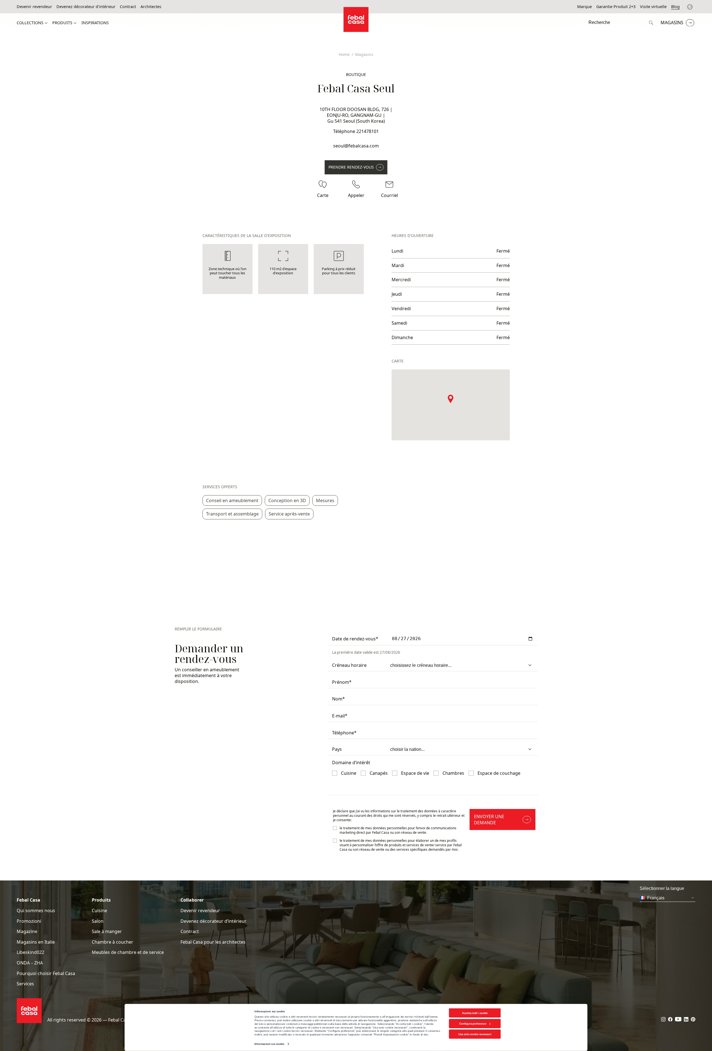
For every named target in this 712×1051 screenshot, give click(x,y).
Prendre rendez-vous (351, 167)
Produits (62, 22)
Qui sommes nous (36, 911)
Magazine (27, 931)
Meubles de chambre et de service (128, 952)
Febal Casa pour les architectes (213, 942)
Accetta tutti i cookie (475, 1012)
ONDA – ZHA (30, 963)
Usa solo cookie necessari (474, 1034)
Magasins (672, 22)
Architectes (150, 6)
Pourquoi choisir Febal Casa (46, 973)
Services (25, 984)
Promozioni (29, 921)
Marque (584, 6)
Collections (30, 22)
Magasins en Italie (36, 942)
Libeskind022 (30, 952)
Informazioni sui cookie (269, 1043)
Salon (97, 921)
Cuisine (99, 911)
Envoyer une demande (489, 819)
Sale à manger (107, 931)
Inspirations (95, 22)
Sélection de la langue (690, 6)
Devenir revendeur (34, 6)
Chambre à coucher (112, 942)
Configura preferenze (472, 1023)
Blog (675, 6)
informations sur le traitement (393, 811)
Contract (128, 6)
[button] (450, 398)
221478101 (367, 131)
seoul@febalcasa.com (356, 146)
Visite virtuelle (653, 6)
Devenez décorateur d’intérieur (85, 6)
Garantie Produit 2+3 (616, 6)
